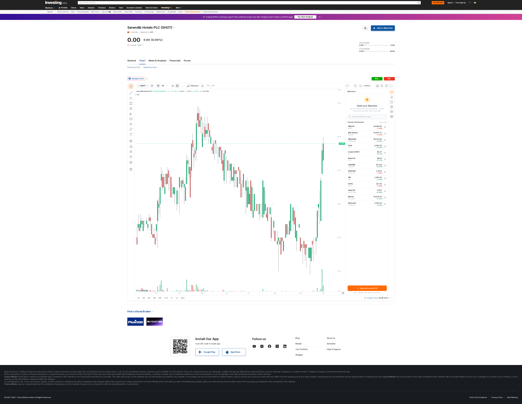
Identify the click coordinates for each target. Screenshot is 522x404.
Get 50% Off (438, 3)
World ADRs (117, 12)
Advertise (331, 343)
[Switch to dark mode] (382, 86)
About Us (331, 338)
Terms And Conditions (478, 397)
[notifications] (470, 2)
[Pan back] (240, 288)
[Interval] (167, 86)
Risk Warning (512, 397)
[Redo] (213, 86)
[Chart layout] (348, 86)
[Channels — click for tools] (130, 98)
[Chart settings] (386, 86)
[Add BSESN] (385, 134)
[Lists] (391, 102)
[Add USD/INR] (385, 166)
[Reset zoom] (247, 288)
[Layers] (131, 162)
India (73, 12)
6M (160, 298)
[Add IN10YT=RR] (385, 191)
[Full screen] (391, 86)
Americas (138, 12)
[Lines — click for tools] (130, 93)
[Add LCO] (385, 159)
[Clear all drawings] (130, 169)
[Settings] (343, 293)
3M (154, 298)
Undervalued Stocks (210, 12)
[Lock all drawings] (130, 151)
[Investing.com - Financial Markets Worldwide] (56, 3)
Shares (50, 12)
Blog (297, 338)
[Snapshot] (377, 86)
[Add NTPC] (385, 185)
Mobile (298, 343)
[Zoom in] (236, 288)
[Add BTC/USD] (385, 198)
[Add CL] (385, 153)
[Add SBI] (385, 178)
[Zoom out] (232, 288)
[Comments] (391, 112)
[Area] (173, 86)
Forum (187, 60)
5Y (177, 298)
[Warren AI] (391, 116)
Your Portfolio (301, 349)
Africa (180, 12)
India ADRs (128, 12)
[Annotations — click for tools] (130, 134)
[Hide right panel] (345, 192)
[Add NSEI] (385, 127)
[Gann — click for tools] (130, 113)
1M (163, 86)
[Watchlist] (391, 92)
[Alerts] (391, 97)
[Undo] (208, 86)
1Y (172, 298)
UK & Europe (149, 12)
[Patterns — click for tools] (130, 118)
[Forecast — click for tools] (130, 124)
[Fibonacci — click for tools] (130, 108)
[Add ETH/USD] (385, 204)
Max (183, 298)
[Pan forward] (244, 288)
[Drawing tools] (135, 191)
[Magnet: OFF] (130, 141)
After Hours (95, 12)
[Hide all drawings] (130, 156)
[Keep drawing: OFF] (130, 146)
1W (143, 298)
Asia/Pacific (171, 12)
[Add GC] (385, 146)
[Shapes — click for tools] (130, 103)
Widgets (299, 355)
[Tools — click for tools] (130, 129)
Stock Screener (151, 8)
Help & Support (334, 349)
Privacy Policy (497, 397)
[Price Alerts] (202, 86)
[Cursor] (130, 86)
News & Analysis (157, 60)
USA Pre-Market (83, 12)
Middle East (160, 12)
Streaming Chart (133, 67)
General (131, 60)
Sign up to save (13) (368, 288)
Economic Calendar (134, 8)
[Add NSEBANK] (385, 140)
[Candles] (177, 86)
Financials (175, 60)
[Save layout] (355, 86)
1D (158, 86)
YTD (166, 298)
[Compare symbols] (152, 86)
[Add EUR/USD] (385, 172)
